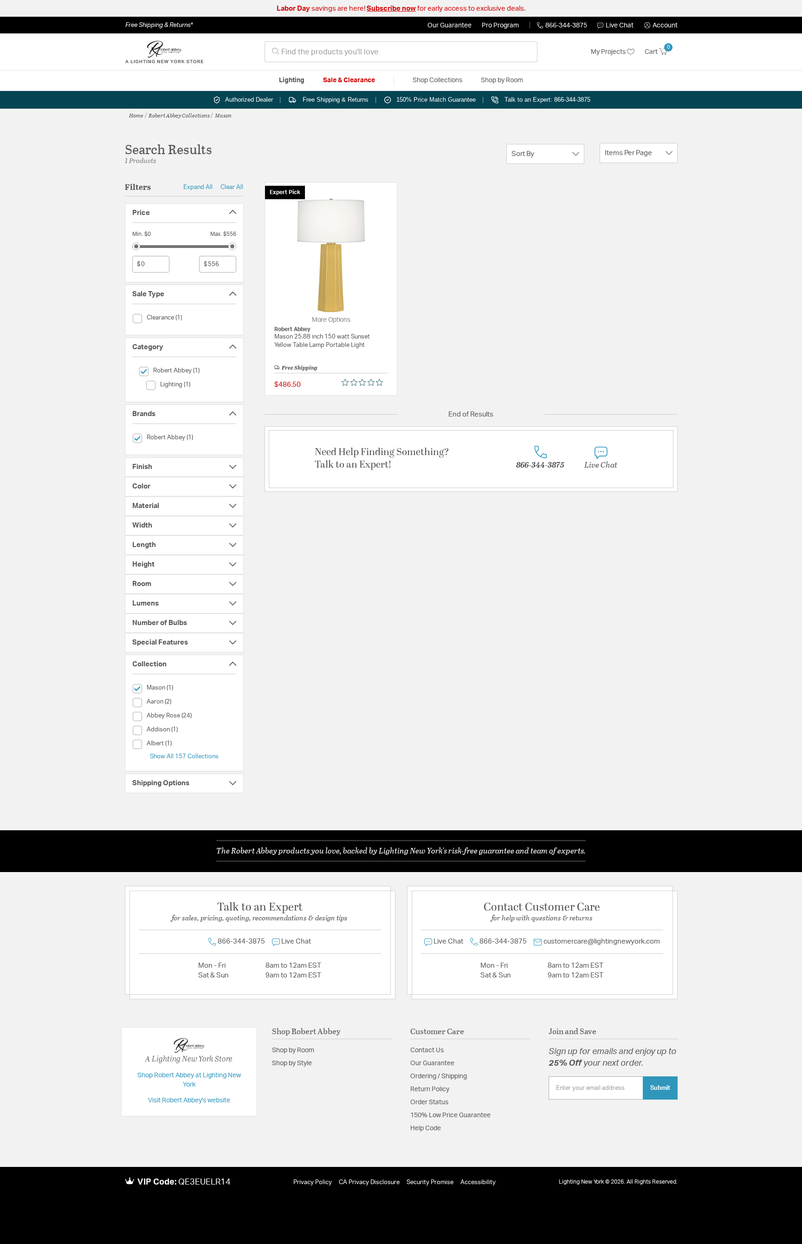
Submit (660, 1088)
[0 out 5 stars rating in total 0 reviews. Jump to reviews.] (365, 382)
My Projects (609, 52)
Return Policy (429, 1089)
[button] (661, 25)
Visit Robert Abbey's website (189, 1100)
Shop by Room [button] (502, 80)
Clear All (231, 187)
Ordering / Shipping (438, 1076)
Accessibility (478, 1182)
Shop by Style (292, 1063)
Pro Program (500, 25)
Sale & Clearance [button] (349, 80)
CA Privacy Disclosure (369, 1182)
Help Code (425, 1128)
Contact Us (427, 1050)
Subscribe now (391, 8)
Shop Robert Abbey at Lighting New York (189, 1080)
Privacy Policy (312, 1182)
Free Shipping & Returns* (159, 25)
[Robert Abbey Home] (164, 52)
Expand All (198, 187)
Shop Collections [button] (437, 80)
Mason (223, 115)
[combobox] (401, 51)
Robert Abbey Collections (179, 115)
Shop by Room (293, 1050)
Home (136, 115)
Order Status (429, 1102)
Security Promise (430, 1182)
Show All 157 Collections (184, 756)
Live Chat (620, 25)
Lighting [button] (291, 80)
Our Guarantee (449, 25)
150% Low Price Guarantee (450, 1115)
